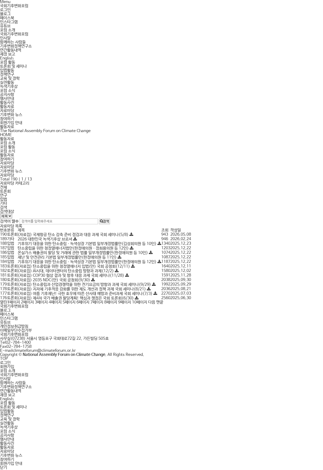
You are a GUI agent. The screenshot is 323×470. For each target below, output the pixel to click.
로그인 (5, 10)
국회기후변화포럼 (14, 6)
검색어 (9, 221)
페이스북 (7, 18)
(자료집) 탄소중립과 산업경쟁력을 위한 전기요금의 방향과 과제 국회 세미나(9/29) (85, 284)
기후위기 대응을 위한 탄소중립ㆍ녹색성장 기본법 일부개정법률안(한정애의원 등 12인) (87, 262)
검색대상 (7, 211)
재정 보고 (7, 54)
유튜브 (5, 26)
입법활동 (7, 70)
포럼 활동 (7, 62)
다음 (151, 302)
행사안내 (7, 98)
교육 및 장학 (10, 78)
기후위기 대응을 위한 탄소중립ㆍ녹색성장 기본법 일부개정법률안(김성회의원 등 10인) (87, 243)
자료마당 (7, 110)
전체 (3, 187)
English (6, 58)
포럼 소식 (7, 90)
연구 (3, 195)
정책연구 (7, 74)
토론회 (5, 191)
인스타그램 (9, 22)
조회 (164, 230)
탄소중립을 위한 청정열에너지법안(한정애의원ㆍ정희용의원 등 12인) (74, 248)
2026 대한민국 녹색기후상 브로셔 (45, 239)
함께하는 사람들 (13, 42)
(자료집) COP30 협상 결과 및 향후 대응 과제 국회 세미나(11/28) (71, 275)
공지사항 (7, 94)
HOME (6, 135)
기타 (3, 203)
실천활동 (7, 82)
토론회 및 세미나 (13, 66)
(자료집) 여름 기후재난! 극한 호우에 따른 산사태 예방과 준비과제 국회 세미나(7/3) (85, 293)
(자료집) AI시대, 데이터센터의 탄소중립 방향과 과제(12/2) (66, 271)
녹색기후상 (9, 86)
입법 (3, 199)
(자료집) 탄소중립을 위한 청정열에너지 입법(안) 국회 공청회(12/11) (74, 266)
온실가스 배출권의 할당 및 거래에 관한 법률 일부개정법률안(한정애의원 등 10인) (83, 252)
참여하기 (7, 118)
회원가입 (7, 366)
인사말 (5, 38)
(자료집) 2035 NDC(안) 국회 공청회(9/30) (54, 280)
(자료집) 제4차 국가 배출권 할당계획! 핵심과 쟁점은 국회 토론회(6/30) (76, 298)
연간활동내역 (10, 50)
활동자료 (7, 106)
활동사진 (7, 102)
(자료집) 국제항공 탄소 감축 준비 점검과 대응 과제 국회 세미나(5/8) (73, 234)
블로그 (5, 14)
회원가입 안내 (11, 122)
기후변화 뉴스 (11, 114)
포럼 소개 (7, 30)
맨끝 (159, 302)
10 (139, 302)
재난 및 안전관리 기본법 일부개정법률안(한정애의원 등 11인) (68, 257)
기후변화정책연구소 (16, 46)
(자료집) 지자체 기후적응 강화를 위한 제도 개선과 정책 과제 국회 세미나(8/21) (82, 289)
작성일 (175, 230)
